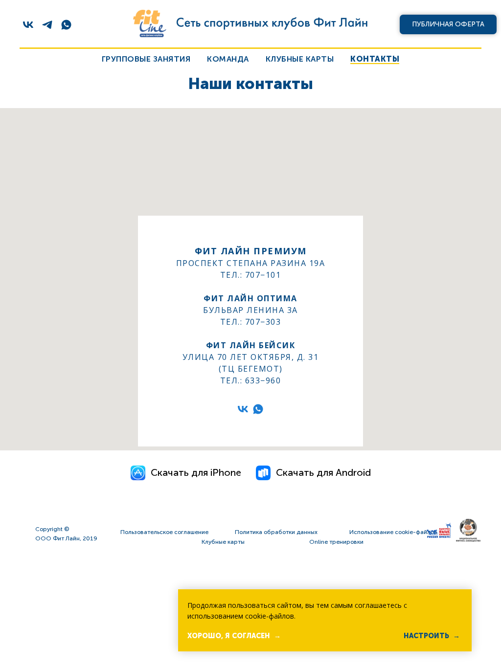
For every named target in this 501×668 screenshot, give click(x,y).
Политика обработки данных (276, 532)
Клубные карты (300, 59)
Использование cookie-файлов (393, 532)
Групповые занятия (146, 59)
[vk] (28, 25)
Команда (228, 59)
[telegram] (47, 25)
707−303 (263, 321)
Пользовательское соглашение (164, 532)
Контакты (374, 59)
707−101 (263, 274)
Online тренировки (336, 541)
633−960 (263, 380)
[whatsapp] (66, 25)
